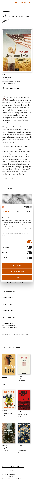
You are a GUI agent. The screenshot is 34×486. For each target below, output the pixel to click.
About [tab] (28, 211)
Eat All (19, 416)
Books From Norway (22, 2)
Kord (19, 478)
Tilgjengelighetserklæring (9, 470)
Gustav (4, 415)
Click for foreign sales (8, 297)
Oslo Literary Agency (8, 323)
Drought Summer (6, 382)
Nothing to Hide (22, 450)
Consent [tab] (6, 211)
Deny (17, 277)
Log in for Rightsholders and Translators (13, 467)
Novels (4, 74)
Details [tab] (17, 211)
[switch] (29, 247)
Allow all (17, 266)
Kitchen (19, 383)
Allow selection (17, 271)
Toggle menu (3, 2)
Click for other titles (7, 310)
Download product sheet (12, 88)
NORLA (11, 476)
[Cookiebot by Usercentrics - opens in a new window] (24, 207)
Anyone (24, 478)
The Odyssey (5, 450)
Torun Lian (6, 11)
